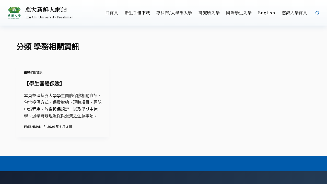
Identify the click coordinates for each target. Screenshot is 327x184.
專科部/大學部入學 (174, 13)
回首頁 (112, 13)
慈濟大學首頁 (294, 13)
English (266, 13)
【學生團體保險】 (44, 84)
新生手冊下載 (137, 13)
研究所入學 (209, 13)
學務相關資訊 (33, 73)
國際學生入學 (239, 13)
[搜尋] (317, 13)
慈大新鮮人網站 (46, 9)
